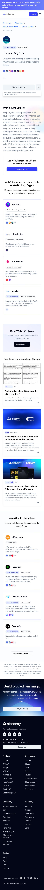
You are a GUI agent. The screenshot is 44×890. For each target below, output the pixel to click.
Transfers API (8, 782)
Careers (28, 810)
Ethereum (18, 23)
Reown (25, 673)
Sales (5, 858)
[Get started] (22, 5)
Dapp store (7, 23)
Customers (29, 813)
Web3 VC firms (28, 27)
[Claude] (34, 878)
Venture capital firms (10, 27)
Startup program (9, 831)
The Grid (23, 671)
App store (6, 821)
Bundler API (7, 789)
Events (5, 824)
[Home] (8, 14)
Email (5, 865)
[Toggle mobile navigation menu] (40, 14)
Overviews (7, 817)
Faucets (28, 775)
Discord (6, 868)
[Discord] (19, 734)
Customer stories (9, 813)
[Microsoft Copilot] (31, 878)
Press (5, 861)
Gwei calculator (31, 778)
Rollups (5, 768)
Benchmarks (30, 786)
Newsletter (7, 828)
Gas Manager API (9, 793)
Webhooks (7, 775)
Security (28, 824)
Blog (4, 810)
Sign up (28, 760)
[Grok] (38, 878)
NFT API (6, 771)
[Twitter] (4, 734)
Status (27, 764)
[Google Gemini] (24, 878)
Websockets (7, 778)
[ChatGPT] (21, 878)
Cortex (5, 760)
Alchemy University (10, 806)
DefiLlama (12, 673)
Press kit (28, 821)
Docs (27, 768)
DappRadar (19, 673)
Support (28, 771)
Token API (6, 786)
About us (28, 806)
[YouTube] (14, 734)
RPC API (6, 764)
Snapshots (29, 789)
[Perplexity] (27, 878)
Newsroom (29, 817)
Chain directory (31, 782)
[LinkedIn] (9, 734)
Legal (27, 828)
